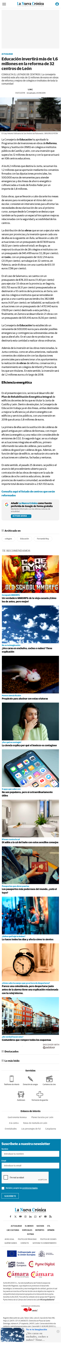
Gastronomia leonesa (17, 1117)
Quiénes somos (11, 1243)
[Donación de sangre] (30, 1081)
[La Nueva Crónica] (30, 1212)
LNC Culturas (13, 1230)
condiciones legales (30, 1188)
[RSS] (50, 1216)
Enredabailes (11, 1129)
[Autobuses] (21, 1096)
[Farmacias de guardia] (40, 1096)
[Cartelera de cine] (49, 1081)
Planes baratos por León (42, 1117)
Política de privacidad (27, 1239)
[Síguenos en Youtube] (20, 1216)
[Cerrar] (58, 1331)
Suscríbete (10, 1196)
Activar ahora (19, 516)
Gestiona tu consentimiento (44, 1243)
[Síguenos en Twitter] (15, 1216)
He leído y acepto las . (21, 1188)
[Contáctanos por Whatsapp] (35, 1216)
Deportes (39, 1230)
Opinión (50, 1230)
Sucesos (40, 1226)
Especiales (27, 1230)
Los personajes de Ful (31, 1129)
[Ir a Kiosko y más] (40, 1216)
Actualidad (7, 54)
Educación (24, 539)
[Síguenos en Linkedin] (30, 1216)
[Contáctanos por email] (45, 1216)
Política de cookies (48, 1239)
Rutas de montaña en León (35, 1123)
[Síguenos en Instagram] (25, 1216)
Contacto (25, 1243)
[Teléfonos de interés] (11, 1081)
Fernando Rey (43, 539)
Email (4, 1161)
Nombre (5, 1149)
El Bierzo (29, 1226)
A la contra (14, 1123)
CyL (48, 1226)
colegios (8, 539)
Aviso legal (9, 1239)
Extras (30, 1234)
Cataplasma (50, 1129)
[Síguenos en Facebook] (10, 1216)
